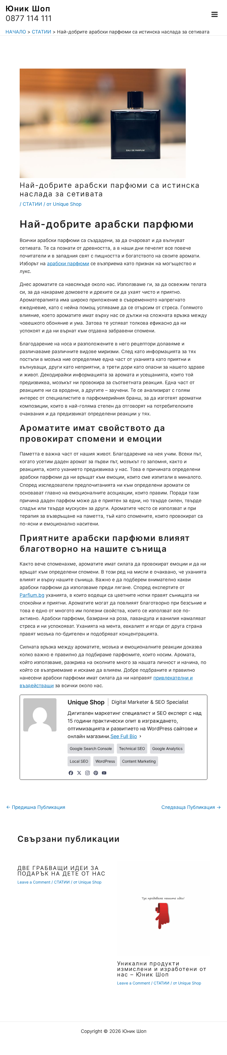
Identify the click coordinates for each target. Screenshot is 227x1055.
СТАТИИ (32, 204)
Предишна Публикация (35, 807)
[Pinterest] (95, 773)
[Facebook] (71, 773)
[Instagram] (87, 773)
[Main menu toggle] (214, 14)
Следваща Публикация (191, 807)
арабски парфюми (68, 263)
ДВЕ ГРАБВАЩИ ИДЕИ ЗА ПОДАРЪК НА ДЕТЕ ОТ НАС (61, 871)
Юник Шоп (28, 8)
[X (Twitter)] (79, 773)
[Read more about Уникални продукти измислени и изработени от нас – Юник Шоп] (163, 908)
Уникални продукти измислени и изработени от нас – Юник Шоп (162, 969)
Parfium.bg (32, 595)
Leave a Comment (33, 882)
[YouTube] (104, 773)
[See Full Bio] (140, 736)
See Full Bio (123, 736)
